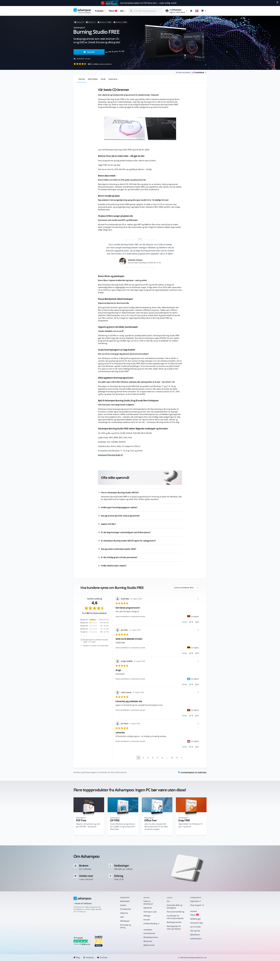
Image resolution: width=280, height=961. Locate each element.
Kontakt (147, 919)
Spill (122, 917)
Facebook (90, 957)
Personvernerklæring (175, 912)
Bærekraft (148, 908)
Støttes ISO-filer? (108, 524)
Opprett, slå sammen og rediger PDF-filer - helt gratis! (88, 825)
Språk (103, 79)
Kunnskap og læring (125, 926)
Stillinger (147, 915)
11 (177, 758)
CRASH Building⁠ (150, 923)
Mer (122, 11)
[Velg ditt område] (197, 10)
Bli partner (148, 941)
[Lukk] (277, 2)
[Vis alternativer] (198, 599)
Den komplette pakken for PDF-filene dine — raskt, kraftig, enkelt (148, 3)
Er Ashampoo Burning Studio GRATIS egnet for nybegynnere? (128, 540)
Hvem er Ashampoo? (148, 902)
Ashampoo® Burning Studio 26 (110, 455)
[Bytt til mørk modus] (191, 10)
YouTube (103, 957)
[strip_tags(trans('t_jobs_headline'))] (98, 941)
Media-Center (149, 945)
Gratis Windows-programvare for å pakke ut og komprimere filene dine (122, 826)
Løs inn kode (195, 927)
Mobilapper (125, 921)
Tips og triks (195, 930)
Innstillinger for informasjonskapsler (175, 917)
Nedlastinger (195, 919)
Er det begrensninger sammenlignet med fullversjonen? (125, 532)
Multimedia (125, 901)
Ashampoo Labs (150, 912)
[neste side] (181, 758)
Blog (78, 957)
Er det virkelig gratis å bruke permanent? (119, 557)
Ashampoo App (196, 923)
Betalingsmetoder (174, 922)
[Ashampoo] (82, 898)
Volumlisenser (149, 933)
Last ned (90, 52)
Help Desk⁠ (194, 901)
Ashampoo (196, 938)
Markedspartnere (151, 937)
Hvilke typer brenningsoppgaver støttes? (119, 507)
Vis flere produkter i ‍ (190, 72)
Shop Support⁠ (196, 905)
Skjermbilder (93, 79)
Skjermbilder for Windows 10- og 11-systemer (190, 825)
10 (172, 758)
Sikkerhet (124, 913)
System (123, 905)
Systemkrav (112, 79)
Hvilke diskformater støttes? (113, 565)
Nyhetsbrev (195, 934)
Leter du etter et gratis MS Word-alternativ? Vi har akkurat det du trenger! (156, 826)
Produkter (99, 11)
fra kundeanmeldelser (100, 64)
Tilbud (113, 11)
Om (168, 901)
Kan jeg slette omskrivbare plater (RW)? (118, 549)
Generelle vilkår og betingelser (174, 906)
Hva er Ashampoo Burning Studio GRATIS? (120, 492)
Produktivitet (125, 909)
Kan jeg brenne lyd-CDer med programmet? (120, 515)
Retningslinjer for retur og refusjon (174, 927)
